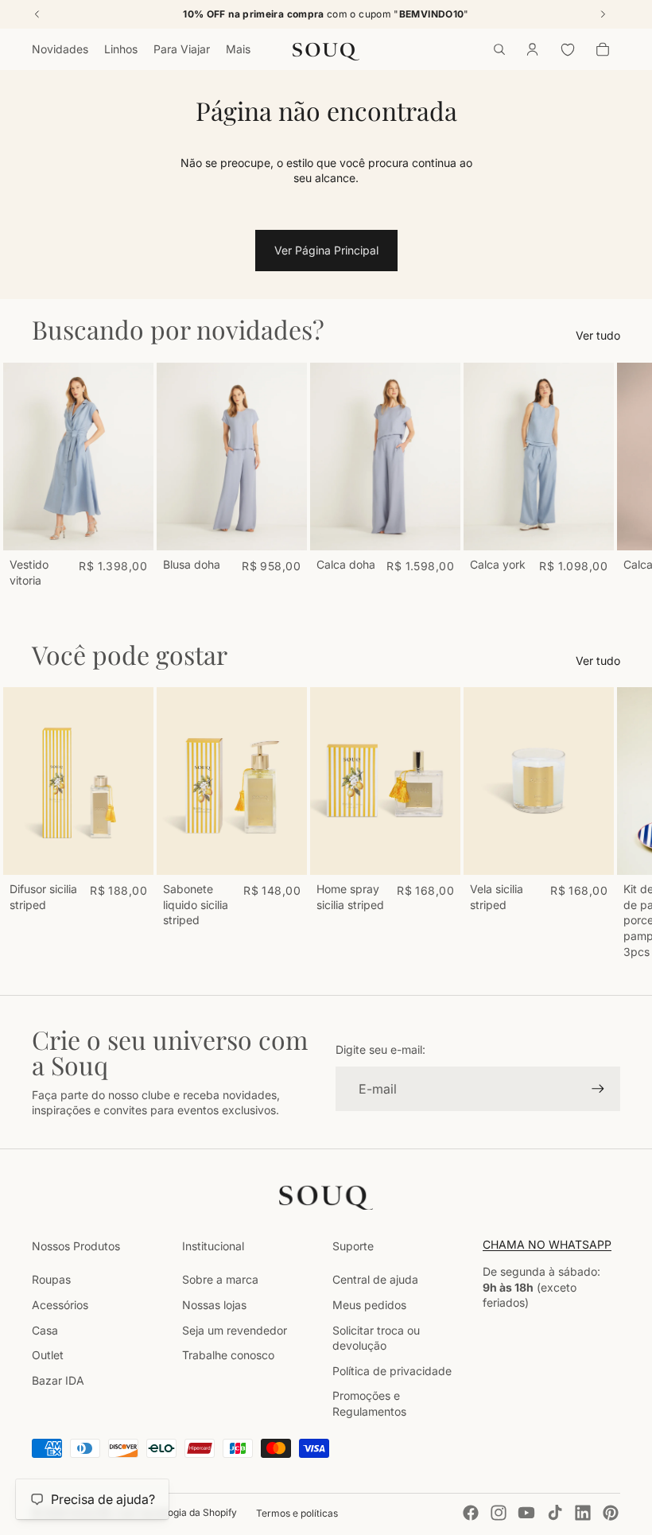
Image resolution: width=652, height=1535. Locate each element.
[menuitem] (238, 49)
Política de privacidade (392, 1371)
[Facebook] (470, 1512)
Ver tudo (598, 335)
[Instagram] (498, 1512)
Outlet (48, 1355)
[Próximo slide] (602, 475)
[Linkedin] (582, 1512)
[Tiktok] (555, 1512)
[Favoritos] (567, 49)
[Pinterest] (610, 1512)
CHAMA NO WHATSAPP (547, 1244)
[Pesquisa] (499, 49)
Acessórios (60, 1305)
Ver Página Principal (326, 250)
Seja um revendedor (234, 1330)
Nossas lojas (214, 1305)
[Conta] (532, 49)
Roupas (51, 1279)
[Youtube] (526, 1512)
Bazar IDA (58, 1380)
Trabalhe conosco (228, 1355)
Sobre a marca (220, 1279)
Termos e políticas (297, 1513)
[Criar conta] (598, 1089)
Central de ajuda (375, 1279)
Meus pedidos (369, 1305)
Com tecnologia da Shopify (176, 1512)
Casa (45, 1330)
